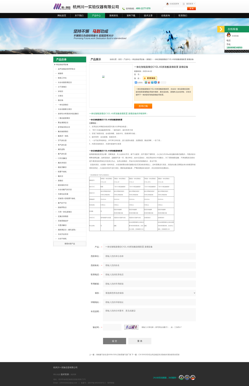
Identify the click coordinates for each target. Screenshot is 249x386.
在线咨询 (165, 15)
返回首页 (190, 4)
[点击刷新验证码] (131, 327)
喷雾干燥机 (62, 172)
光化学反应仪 (63, 234)
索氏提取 (61, 149)
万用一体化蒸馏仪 (65, 212)
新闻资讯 (113, 15)
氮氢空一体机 (63, 136)
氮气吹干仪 (62, 203)
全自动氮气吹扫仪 (65, 190)
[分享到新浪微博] (149, 82)
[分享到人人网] (155, 82)
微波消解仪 (62, 167)
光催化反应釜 (63, 194)
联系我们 (183, 15)
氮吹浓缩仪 (62, 163)
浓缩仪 (60, 91)
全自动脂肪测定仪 (65, 82)
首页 (120, 59)
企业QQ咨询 (174, 4)
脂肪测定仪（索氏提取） (67, 230)
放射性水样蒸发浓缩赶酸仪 (68, 114)
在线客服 (235, 36)
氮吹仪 (60, 176)
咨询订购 (143, 106)
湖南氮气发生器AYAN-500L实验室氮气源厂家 (113, 355)
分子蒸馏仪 (62, 87)
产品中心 (96, 15)
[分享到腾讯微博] (152, 82)
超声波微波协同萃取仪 (66, 69)
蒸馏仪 (60, 181)
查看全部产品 (70, 244)
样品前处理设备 (62, 65)
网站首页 (61, 15)
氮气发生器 (62, 154)
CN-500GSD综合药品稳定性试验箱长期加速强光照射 (159, 355)
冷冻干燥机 (62, 239)
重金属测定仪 (63, 123)
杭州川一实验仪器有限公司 (86, 6)
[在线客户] (221, 29)
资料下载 (131, 15)
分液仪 (60, 96)
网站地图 (56, 374)
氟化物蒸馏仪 (63, 131)
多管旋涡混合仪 (64, 127)
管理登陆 (110, 383)
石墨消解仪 (62, 225)
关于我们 (79, 15)
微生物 (60, 100)
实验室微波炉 (63, 221)
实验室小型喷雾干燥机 (66, 198)
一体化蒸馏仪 (63, 105)
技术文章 (148, 15)
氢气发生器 (62, 145)
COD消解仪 (62, 158)
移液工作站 (62, 78)
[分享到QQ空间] (145, 82)
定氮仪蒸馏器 (63, 216)
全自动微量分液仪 (65, 109)
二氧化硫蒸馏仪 (64, 118)
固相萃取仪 (62, 207)
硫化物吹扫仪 (63, 185)
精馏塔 (60, 73)
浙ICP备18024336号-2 (97, 383)
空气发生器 (62, 140)
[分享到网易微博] (158, 82)
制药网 (73, 374)
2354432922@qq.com (68, 383)
